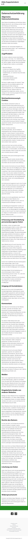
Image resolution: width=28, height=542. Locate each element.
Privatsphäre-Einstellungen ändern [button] (14, 528)
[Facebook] (12, 513)
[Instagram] (15, 513)
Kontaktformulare (14, 523)
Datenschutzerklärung (14, 526)
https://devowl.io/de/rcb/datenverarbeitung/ (12, 216)
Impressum (14, 527)
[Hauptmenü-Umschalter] (25, 3)
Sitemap (14, 524)
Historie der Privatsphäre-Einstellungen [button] (14, 529)
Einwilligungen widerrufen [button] (14, 531)
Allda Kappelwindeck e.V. (10, 3)
